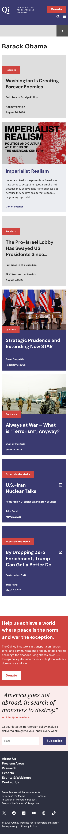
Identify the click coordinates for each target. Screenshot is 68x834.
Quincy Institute (15, 443)
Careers (41, 796)
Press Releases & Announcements (21, 792)
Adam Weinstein (15, 106)
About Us (9, 759)
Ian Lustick (29, 274)
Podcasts (11, 414)
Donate (56, 9)
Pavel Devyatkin (15, 359)
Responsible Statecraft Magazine (20, 803)
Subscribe (54, 741)
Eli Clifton (11, 274)
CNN (23, 575)
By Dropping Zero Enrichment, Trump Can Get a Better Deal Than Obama (30, 558)
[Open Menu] (64, 16)
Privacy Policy (29, 826)
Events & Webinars (16, 778)
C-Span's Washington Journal (38, 501)
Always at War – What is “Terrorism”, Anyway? (33, 428)
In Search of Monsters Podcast (19, 799)
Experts (8, 773)
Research (9, 768)
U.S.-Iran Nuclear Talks (21, 488)
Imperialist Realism (27, 171)
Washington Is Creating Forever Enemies (32, 84)
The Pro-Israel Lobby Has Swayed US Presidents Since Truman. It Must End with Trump (29, 248)
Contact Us (10, 782)
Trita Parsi (12, 511)
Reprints (11, 69)
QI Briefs (11, 329)
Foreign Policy (29, 97)
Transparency (9, 826)
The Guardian (29, 264)
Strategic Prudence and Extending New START (33, 343)
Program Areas (13, 763)
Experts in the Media (18, 474)
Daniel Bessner (14, 206)
